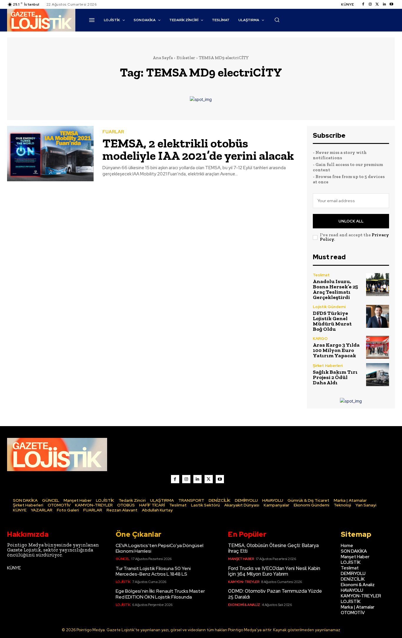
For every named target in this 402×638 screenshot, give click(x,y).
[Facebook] (363, 4)
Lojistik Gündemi (329, 307)
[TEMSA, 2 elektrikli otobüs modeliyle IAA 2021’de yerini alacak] (50, 153)
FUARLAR (113, 132)
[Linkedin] (384, 4)
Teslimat (321, 275)
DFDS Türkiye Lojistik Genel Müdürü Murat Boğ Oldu (332, 321)
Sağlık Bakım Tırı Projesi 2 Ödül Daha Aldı (335, 377)
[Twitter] (377, 4)
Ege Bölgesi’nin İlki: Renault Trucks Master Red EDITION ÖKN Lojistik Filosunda (160, 594)
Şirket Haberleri (328, 366)
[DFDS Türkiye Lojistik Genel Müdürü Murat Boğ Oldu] (377, 316)
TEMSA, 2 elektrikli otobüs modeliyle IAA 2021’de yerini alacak (198, 149)
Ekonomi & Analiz (244, 604)
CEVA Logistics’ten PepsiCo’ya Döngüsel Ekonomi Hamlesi (159, 548)
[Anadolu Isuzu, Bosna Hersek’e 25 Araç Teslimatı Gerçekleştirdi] (377, 284)
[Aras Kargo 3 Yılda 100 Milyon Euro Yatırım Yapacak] (377, 347)
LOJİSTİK (123, 581)
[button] (277, 19)
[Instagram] (370, 4)
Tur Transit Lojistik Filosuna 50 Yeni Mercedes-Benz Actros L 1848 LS (153, 571)
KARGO (320, 338)
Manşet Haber (241, 558)
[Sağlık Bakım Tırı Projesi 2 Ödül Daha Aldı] (377, 374)
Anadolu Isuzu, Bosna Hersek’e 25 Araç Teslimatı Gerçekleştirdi (335, 289)
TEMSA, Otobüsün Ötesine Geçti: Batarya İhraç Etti (273, 548)
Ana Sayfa (163, 57)
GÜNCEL (123, 558)
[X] (209, 479)
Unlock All (350, 221)
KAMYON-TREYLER (243, 581)
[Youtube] (391, 4)
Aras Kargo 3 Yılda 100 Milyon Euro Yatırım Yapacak (336, 350)
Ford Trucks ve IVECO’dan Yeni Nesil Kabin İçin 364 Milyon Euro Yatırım (274, 571)
